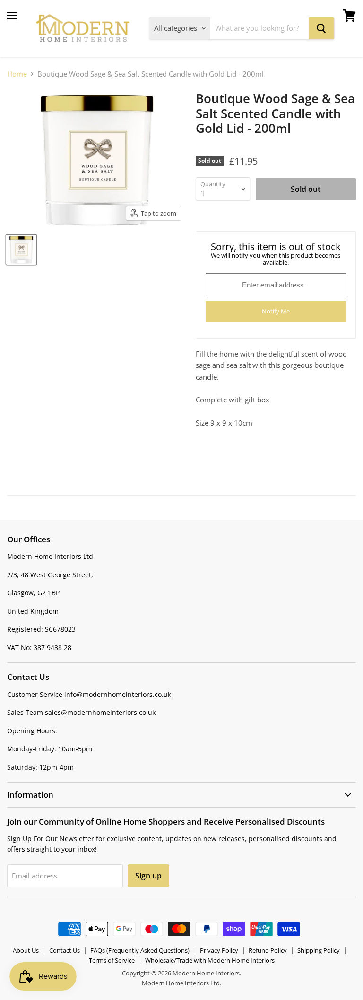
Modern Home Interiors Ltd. (181, 983)
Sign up (148, 875)
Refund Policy (268, 950)
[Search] (321, 28)
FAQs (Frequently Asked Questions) (140, 950)
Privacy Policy (219, 950)
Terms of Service (112, 960)
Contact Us (64, 950)
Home (17, 74)
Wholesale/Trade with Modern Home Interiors (210, 960)
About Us (26, 950)
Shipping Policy (318, 950)
